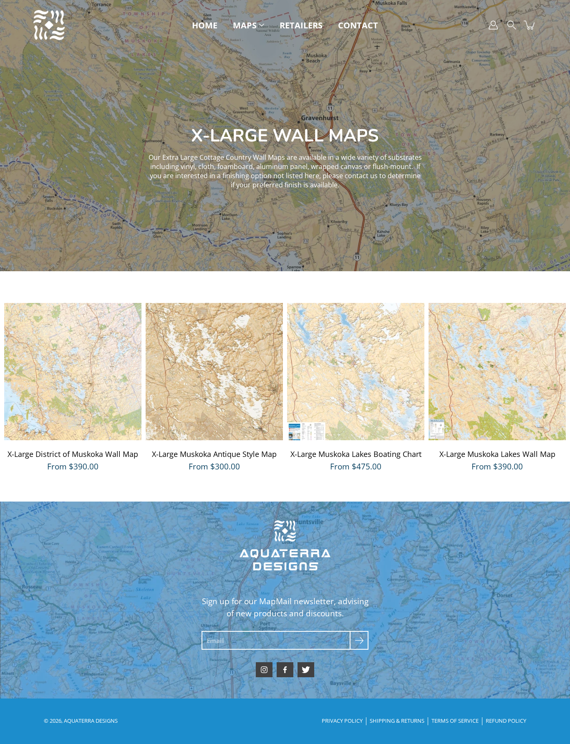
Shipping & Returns (397, 720)
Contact (358, 25)
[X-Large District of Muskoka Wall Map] (72, 371)
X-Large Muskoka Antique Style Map (214, 454)
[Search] (511, 25)
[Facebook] (285, 669)
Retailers (301, 25)
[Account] (493, 25)
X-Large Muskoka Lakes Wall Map (497, 454)
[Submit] (359, 640)
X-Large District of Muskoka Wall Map (73, 454)
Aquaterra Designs (91, 720)
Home (204, 25)
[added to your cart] (530, 25)
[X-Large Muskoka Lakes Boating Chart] (355, 371)
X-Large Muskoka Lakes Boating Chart (355, 454)
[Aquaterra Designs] (49, 25)
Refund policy (506, 720)
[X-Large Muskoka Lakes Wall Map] (497, 371)
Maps (245, 25)
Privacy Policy (342, 720)
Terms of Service (455, 720)
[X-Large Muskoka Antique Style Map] (214, 371)
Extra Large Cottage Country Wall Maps (223, 157)
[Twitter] (306, 669)
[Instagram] (264, 669)
